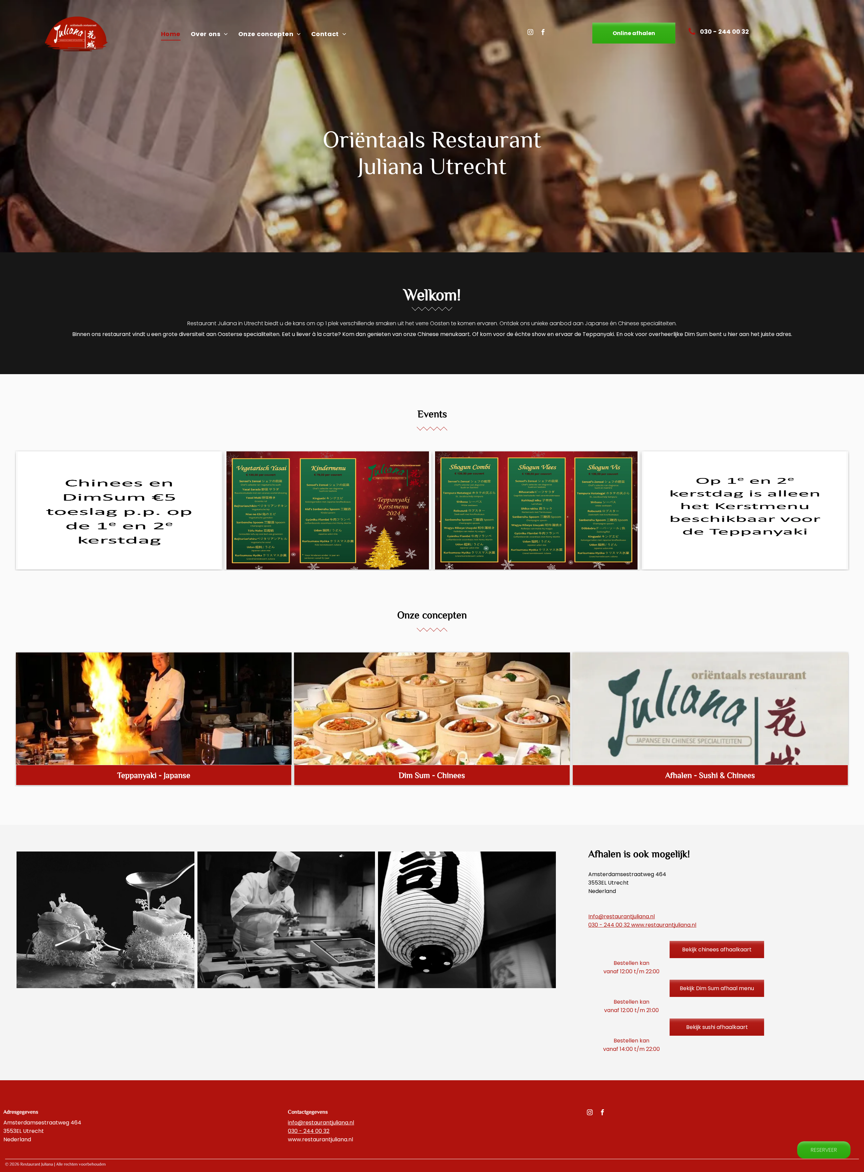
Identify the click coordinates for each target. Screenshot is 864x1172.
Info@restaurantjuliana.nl (621, 916)
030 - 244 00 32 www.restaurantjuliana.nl (642, 925)
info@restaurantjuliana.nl (321, 1122)
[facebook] (543, 33)
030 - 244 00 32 (308, 1131)
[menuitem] (171, 34)
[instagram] (530, 33)
